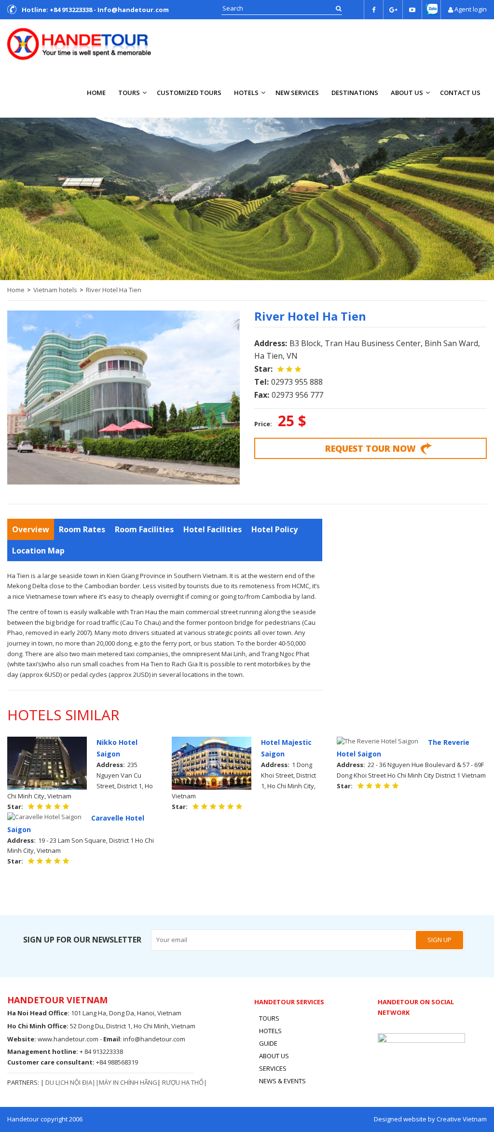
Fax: (261, 395)
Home (96, 92)
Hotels (246, 92)
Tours (129, 92)
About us (407, 92)
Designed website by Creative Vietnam (430, 1119)
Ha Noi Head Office (37, 1013)
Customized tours (189, 92)
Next (482, 196)
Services (273, 1068)
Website (20, 1039)
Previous (12, 196)
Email (111, 1039)
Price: (263, 423)
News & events (282, 1081)
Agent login (470, 9)
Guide (268, 1043)
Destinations (354, 92)
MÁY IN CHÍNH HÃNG (128, 1082)
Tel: (261, 382)
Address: (270, 343)
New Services (297, 92)
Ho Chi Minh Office (37, 1026)
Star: (263, 369)
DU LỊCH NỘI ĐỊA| (70, 1082)
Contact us (460, 92)
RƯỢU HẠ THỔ (183, 1082)
